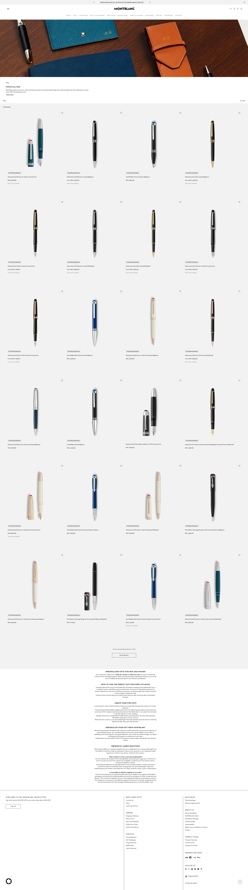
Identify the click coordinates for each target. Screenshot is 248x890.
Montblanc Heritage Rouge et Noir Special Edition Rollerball (87, 619)
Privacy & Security (191, 840)
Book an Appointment (192, 803)
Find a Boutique (190, 800)
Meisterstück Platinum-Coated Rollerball (80, 266)
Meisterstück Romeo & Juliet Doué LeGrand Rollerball (203, 619)
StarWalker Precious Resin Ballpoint (138, 177)
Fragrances (168, 15)
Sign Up (13, 806)
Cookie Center (190, 842)
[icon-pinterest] (201, 869)
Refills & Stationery (97, 15)
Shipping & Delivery (132, 816)
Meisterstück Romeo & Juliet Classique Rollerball (142, 530)
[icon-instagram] (186, 869)
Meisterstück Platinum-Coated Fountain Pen (200, 266)
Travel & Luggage (136, 15)
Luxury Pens (83, 15)
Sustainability (189, 824)
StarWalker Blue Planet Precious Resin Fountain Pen (143, 619)
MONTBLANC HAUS (191, 816)
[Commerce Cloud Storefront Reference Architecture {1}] (124, 8)
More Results (124, 655)
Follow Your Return (132, 827)
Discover (178, 15)
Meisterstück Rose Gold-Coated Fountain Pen (23, 355)
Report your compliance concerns (196, 827)
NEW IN (68, 15)
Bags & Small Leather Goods (117, 15)
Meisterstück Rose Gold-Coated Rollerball (199, 355)
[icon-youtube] (198, 869)
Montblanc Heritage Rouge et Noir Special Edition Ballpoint (204, 530)
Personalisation (131, 837)
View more (10, 94)
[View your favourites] (238, 9)
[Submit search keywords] (230, 8)
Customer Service (132, 806)
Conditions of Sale (191, 845)
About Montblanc (191, 813)
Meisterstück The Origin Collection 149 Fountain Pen (143, 444)
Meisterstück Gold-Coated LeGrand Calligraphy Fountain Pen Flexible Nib (209, 444)
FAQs (127, 803)
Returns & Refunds (132, 821)
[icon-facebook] (189, 869)
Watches (159, 15)
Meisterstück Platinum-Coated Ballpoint (80, 177)
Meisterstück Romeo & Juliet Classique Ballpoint (142, 355)
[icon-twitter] (195, 869)
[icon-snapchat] (192, 869)
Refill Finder (130, 845)
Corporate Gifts (131, 842)
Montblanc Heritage (191, 818)
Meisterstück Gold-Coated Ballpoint (197, 177)
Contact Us (129, 800)
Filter (4, 101)
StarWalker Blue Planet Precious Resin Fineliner (82, 530)
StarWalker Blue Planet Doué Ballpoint (80, 355)
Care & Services (131, 848)
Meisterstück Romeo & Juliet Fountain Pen (22, 177)
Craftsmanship (190, 821)
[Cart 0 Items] (241, 9)
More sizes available (13, 183)
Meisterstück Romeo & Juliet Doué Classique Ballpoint (26, 619)
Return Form (130, 818)
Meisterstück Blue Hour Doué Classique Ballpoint (24, 444)
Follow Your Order (132, 824)
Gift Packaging (131, 840)
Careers (187, 830)
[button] (234, 9)
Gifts (75, 15)
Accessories (149, 15)
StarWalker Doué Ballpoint (76, 444)
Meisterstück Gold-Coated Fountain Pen (21, 266)
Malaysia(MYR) (193, 876)
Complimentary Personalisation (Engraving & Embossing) (122, 2)
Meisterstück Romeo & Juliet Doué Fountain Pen (24, 530)
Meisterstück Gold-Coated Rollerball (138, 266)
